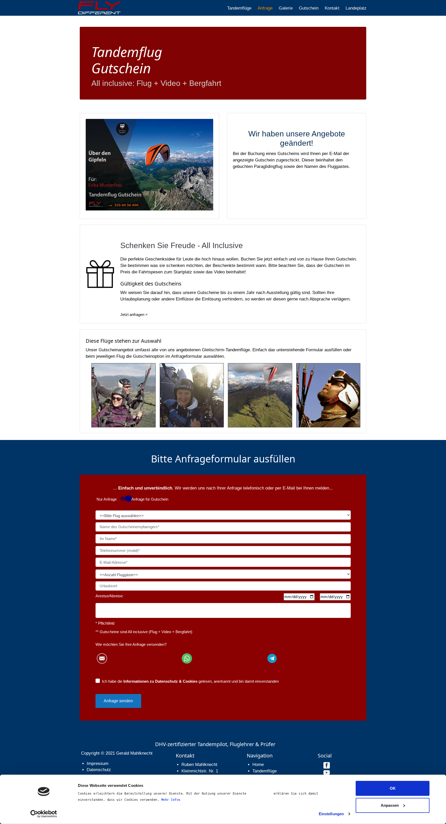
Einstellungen (331, 814)
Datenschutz (99, 769)
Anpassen (390, 805)
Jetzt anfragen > (134, 314)
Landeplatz (356, 8)
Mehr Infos (171, 800)
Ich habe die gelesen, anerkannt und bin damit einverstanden (190, 681)
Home (258, 764)
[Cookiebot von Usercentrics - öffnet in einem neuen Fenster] (43, 814)
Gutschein (308, 8)
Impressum (97, 763)
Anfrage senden (118, 701)
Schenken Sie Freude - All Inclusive (181, 245)
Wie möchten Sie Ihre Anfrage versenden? (130, 644)
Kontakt (332, 8)
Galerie (286, 8)
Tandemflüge (239, 8)
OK (393, 788)
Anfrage (265, 8)
